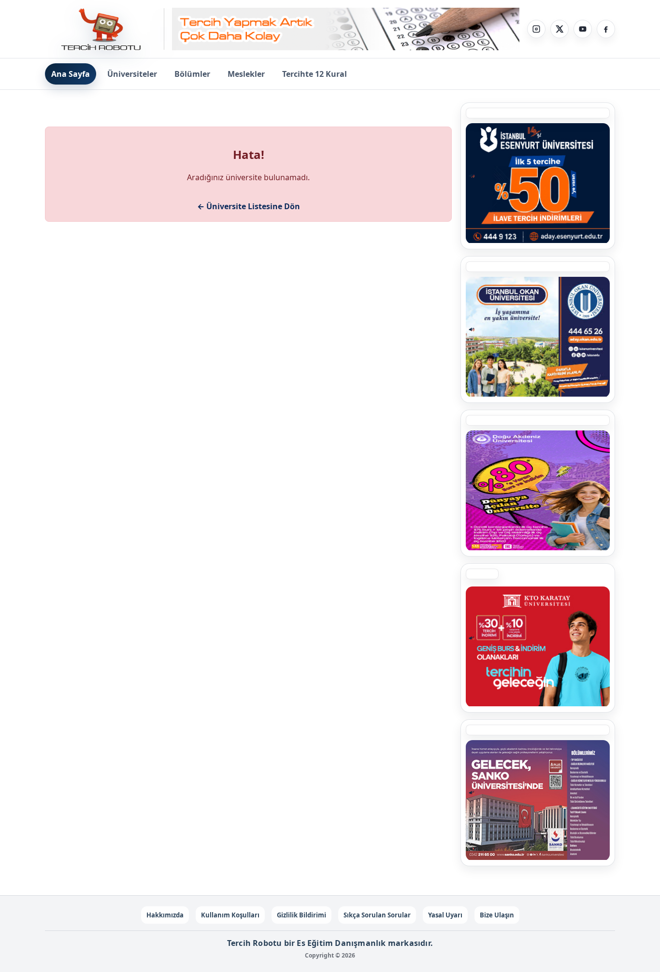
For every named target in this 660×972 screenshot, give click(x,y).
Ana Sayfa (70, 74)
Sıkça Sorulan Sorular (377, 915)
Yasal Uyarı (445, 915)
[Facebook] (606, 29)
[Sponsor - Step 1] (345, 29)
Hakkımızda (165, 915)
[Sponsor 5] (538, 183)
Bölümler (192, 74)
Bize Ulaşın (497, 915)
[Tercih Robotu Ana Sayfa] (104, 29)
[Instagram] (536, 29)
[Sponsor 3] (538, 800)
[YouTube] (583, 29)
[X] (559, 29)
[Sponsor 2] (538, 490)
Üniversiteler (132, 74)
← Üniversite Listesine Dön (248, 206)
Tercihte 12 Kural (314, 74)
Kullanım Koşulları (230, 915)
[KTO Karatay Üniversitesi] (538, 646)
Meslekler (246, 74)
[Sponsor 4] (538, 337)
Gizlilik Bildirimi (301, 915)
